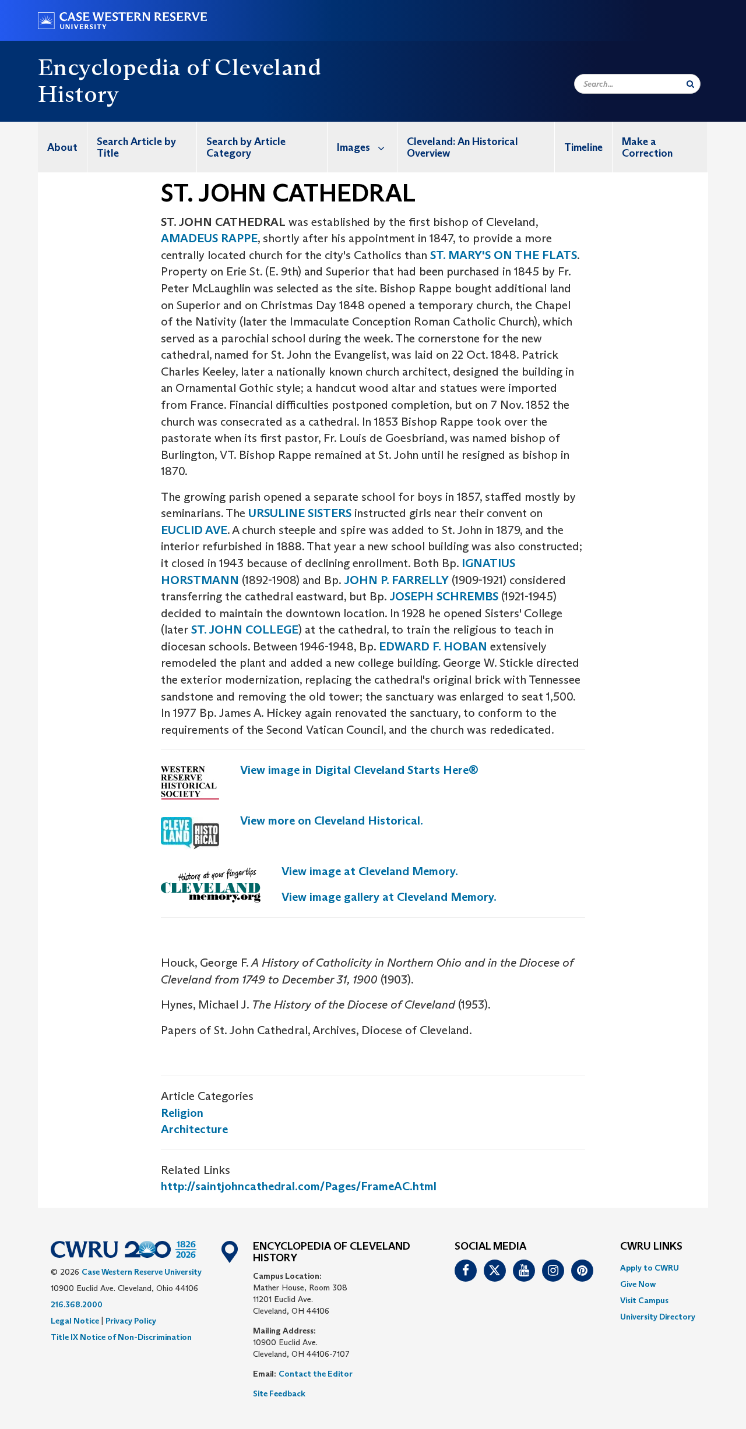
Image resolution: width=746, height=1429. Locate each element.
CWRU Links (651, 1247)
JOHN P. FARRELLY (396, 580)
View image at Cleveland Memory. (369, 871)
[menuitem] (62, 147)
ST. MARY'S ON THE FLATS (503, 255)
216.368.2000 (77, 1304)
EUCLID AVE (194, 530)
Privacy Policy (130, 1320)
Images (353, 147)
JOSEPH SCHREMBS (443, 596)
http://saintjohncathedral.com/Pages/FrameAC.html (299, 1186)
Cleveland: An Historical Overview (462, 147)
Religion (182, 1113)
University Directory (657, 1316)
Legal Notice (75, 1320)
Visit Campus (644, 1300)
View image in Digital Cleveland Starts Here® (359, 770)
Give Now (638, 1284)
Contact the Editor (316, 1373)
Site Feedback (279, 1393)
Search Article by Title (136, 147)
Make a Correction (647, 147)
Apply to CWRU (649, 1267)
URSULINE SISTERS (299, 513)
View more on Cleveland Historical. (331, 820)
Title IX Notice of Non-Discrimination (121, 1337)
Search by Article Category (246, 147)
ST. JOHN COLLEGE (244, 629)
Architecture (194, 1129)
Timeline (583, 147)
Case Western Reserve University (142, 1272)
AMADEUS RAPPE (209, 238)
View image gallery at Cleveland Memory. (389, 897)
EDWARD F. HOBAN (433, 646)
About (62, 147)
